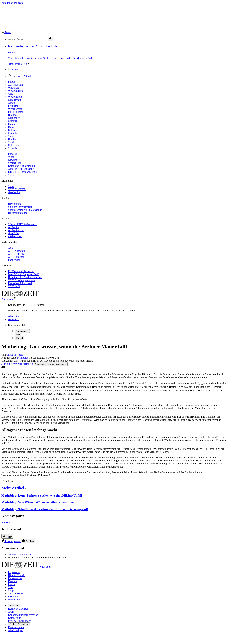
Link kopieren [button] (12, 541)
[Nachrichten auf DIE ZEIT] (20, 295)
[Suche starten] (50, 39)
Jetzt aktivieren (9, 363)
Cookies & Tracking (18, 624)
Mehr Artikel (12, 488)
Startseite (6, 522)
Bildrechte (14, 605)
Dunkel (19, 338)
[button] (6, 32)
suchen (11, 39)
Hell (18, 334)
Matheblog (22, 357)
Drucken (29, 541)
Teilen (9, 537)
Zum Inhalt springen (12, 2)
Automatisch (22, 331)
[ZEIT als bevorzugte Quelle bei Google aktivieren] (3, 368)
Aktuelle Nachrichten (19, 554)
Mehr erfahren (25, 363)
